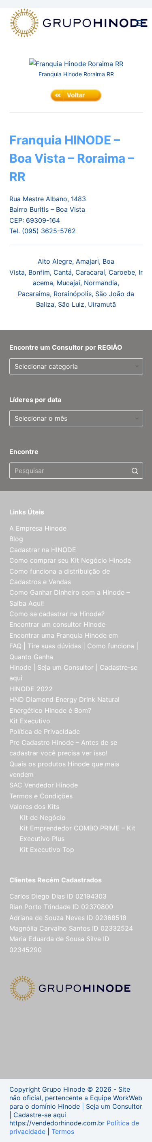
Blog (16, 539)
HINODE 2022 (31, 689)
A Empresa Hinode (37, 528)
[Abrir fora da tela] (139, 23)
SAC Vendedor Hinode (43, 785)
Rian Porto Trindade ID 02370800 (61, 907)
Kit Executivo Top (46, 849)
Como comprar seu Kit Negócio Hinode (70, 560)
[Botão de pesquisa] (135, 470)
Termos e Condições (41, 796)
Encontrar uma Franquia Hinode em (63, 635)
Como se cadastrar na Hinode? (57, 614)
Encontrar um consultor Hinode (57, 624)
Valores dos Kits (34, 806)
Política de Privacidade (44, 731)
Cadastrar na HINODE (42, 550)
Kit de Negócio (42, 817)
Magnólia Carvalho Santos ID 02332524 (71, 928)
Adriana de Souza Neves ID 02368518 (67, 918)
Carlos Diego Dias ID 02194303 (58, 896)
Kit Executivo (29, 721)
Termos (62, 1131)
